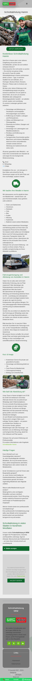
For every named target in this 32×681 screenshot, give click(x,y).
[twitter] (14, 643)
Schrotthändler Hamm (9, 444)
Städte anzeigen (11, 548)
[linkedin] (23, 643)
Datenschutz (21, 576)
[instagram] (18, 643)
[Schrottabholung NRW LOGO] (9, 3)
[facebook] (9, 643)
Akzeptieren (16, 580)
